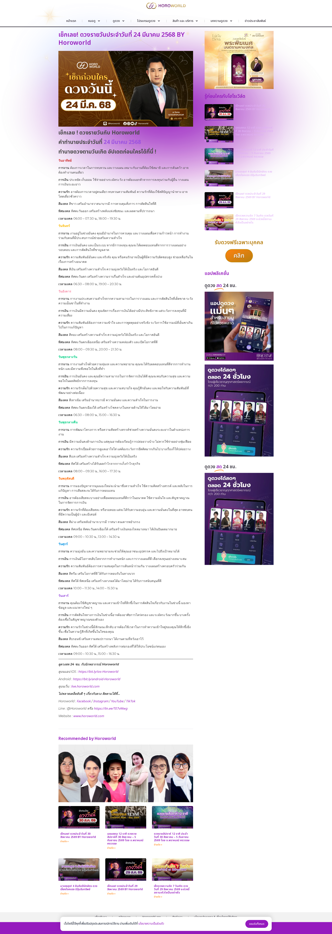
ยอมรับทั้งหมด (256, 924)
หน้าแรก (71, 21)
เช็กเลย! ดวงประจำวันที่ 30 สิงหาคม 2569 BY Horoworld (78, 835)
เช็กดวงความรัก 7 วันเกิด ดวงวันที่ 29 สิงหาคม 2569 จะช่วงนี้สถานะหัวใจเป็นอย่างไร (171, 889)
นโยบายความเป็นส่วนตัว (151, 924)
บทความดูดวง (219, 21)
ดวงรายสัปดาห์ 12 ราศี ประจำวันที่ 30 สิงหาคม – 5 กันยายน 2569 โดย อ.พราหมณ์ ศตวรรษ (171, 837)
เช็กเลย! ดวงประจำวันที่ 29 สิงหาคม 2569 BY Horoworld (125, 887)
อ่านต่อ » (64, 841)
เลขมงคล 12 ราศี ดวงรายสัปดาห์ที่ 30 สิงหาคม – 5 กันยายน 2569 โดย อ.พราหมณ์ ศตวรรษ (125, 838)
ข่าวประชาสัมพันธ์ (255, 21)
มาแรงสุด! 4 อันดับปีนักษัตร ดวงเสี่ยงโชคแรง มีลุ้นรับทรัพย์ (78, 887)
